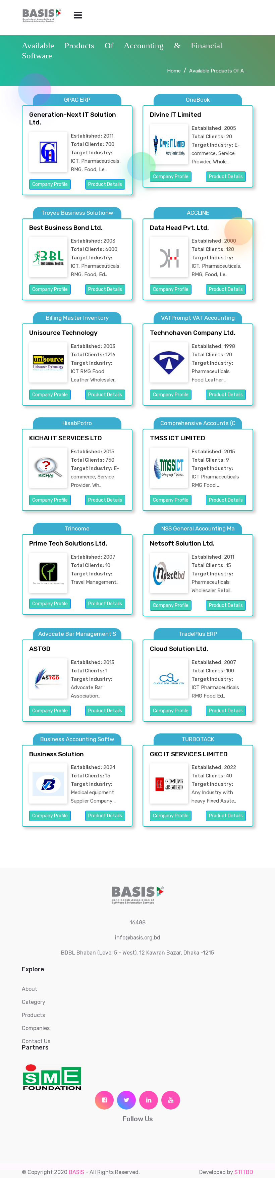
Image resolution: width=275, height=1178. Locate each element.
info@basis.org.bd (137, 937)
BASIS (76, 1172)
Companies (36, 1028)
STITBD (243, 1172)
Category (33, 1002)
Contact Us (36, 1041)
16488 (138, 922)
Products (33, 1015)
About (29, 989)
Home (174, 71)
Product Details (105, 184)
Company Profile (50, 184)
